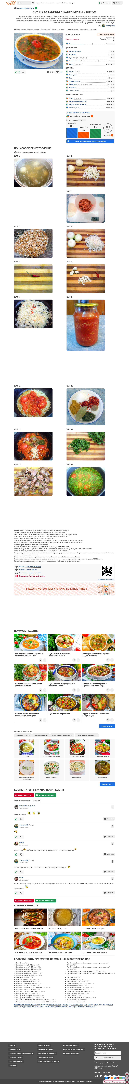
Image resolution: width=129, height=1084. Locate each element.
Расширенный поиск (71, 1045)
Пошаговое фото (58, 29)
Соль (71, 64)
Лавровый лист (74, 61)
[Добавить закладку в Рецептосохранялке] (57, 72)
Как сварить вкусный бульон (95, 952)
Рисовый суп (77, 777)
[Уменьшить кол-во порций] (114, 40)
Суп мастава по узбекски (59, 714)
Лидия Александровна (27, 806)
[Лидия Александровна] (16, 807)
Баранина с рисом (23, 735)
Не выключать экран (107, 34)
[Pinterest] (118, 1078)
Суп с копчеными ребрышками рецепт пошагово (62, 685)
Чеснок (71, 71)
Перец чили (73, 75)
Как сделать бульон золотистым (29, 928)
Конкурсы (72, 3)
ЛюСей (21, 842)
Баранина (72, 54)
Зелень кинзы (74, 91)
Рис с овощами (51, 777)
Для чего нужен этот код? (106, 579)
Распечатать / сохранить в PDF (30, 573)
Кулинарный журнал (45, 1057)
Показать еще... (106, 726)
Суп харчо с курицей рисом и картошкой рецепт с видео (95, 685)
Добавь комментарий (46, 795)
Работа (64, 3)
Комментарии (46, 29)
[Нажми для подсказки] (92, 116)
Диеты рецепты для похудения (26, 778)
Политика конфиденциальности (21, 1053)
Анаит (21, 877)
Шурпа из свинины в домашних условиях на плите (28, 685)
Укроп (71, 98)
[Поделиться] (127, 1078)
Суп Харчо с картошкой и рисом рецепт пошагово (96, 655)
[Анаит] (16, 879)
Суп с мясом (102, 777)
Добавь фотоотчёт (25, 795)
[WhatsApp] (120, 1078)
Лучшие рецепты (43, 1045)
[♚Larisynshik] (16, 826)
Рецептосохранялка (47, 3)
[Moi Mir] (115, 1078)
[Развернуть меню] (127, 1082)
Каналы (58, 3)
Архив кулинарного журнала (48, 1061)
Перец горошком (75, 51)
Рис (70, 78)
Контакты (12, 1065)
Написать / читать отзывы (28, 569)
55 (61, 72)
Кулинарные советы (45, 1049)
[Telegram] (123, 1078)
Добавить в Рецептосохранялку (30, 566)
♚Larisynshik (110, 26)
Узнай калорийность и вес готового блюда (90, 141)
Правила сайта (14, 1049)
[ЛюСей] (16, 844)
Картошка (72, 87)
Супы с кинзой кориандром (86, 735)
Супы (27, 756)
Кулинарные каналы (71, 1053)
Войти (118, 3)
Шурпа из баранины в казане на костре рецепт (96, 715)
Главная (12, 1045)
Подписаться (108, 1057)
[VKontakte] (106, 1078)
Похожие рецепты (33, 29)
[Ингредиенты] (127, 1074)
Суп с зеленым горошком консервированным (59, 655)
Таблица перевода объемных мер (78, 112)
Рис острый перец (41, 735)
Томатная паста (74, 81)
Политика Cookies (15, 1057)
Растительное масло (76, 44)
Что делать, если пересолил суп (28, 952)
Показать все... (107, 784)
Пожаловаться (21, 29)
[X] (109, 1078)
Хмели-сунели (74, 108)
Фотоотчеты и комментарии (73, 1049)
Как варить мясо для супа (93, 928)
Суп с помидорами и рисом (62, 735)
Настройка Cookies (16, 1061)
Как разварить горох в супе (60, 952)
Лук (70, 58)
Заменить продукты (72, 39)
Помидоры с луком (77, 756)
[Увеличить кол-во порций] (114, 38)
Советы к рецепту (73, 29)
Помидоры (73, 84)
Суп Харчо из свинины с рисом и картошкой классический (29, 655)
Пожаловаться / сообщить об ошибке (32, 576)
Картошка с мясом (102, 756)
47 (19, 72)
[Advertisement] (38, 89)
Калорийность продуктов (88, 29)
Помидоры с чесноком (51, 756)
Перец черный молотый (77, 104)
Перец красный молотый (77, 101)
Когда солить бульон (58, 928)
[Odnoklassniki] (112, 1078)
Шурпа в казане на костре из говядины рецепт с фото (27, 715)
